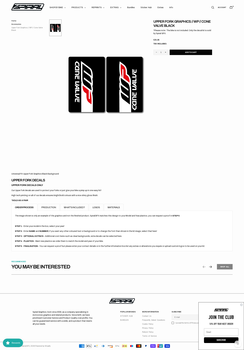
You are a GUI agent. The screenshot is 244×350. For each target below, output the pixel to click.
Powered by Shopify (43, 346)
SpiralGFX (26, 346)
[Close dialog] (241, 304)
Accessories (16, 24)
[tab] (24, 207)
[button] (222, 7)
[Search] (212, 7)
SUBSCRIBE (221, 340)
